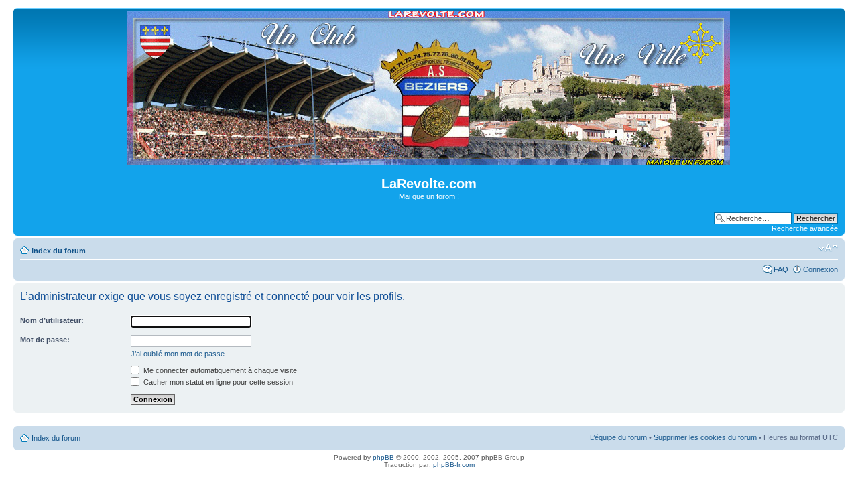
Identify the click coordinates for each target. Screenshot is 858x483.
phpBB (383, 457)
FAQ (781, 269)
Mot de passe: (45, 340)
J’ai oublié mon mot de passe (178, 354)
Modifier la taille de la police (828, 248)
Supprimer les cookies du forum (705, 437)
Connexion (820, 269)
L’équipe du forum (618, 437)
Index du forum (59, 251)
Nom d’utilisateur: (52, 320)
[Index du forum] (429, 159)
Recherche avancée (805, 228)
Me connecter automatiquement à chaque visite (219, 370)
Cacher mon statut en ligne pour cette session (217, 382)
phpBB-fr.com (454, 464)
